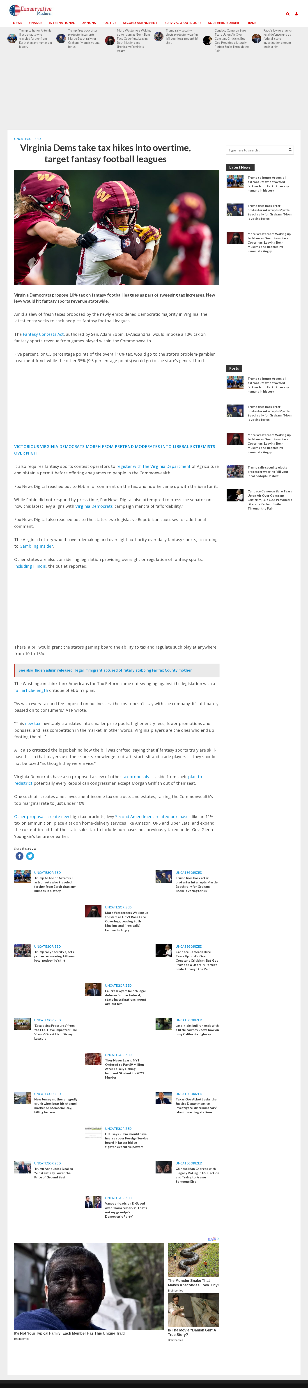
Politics (109, 23)
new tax (32, 723)
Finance (35, 23)
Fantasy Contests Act (43, 334)
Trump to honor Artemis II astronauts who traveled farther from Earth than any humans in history (35, 38)
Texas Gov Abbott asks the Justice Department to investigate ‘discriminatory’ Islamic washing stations (196, 1105)
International (62, 23)
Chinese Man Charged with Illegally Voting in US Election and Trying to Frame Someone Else (197, 1175)
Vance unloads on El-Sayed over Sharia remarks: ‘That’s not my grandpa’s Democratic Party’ (126, 1209)
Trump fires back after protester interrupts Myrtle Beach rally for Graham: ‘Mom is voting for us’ (83, 38)
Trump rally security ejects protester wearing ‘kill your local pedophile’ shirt (182, 36)
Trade (251, 23)
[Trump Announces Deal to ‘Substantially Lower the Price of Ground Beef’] (22, 1166)
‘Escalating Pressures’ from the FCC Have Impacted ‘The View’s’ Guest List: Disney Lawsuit (55, 1032)
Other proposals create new (41, 816)
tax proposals (135, 776)
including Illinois (30, 566)
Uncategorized (27, 139)
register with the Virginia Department (153, 466)
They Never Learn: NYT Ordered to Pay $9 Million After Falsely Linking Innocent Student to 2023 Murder (124, 1068)
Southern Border (223, 23)
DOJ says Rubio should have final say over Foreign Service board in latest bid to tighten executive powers (126, 1140)
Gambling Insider (36, 546)
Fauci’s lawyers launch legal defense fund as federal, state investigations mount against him (278, 38)
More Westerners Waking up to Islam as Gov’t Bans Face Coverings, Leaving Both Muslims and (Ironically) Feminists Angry (134, 41)
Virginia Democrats (94, 506)
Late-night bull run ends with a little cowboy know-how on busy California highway (197, 1030)
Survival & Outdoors (183, 23)
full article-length (31, 690)
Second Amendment (140, 23)
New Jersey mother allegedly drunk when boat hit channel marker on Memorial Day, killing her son (55, 1105)
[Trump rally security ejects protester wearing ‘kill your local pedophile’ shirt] (158, 36)
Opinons (88, 23)
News (17, 23)
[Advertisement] (154, 93)
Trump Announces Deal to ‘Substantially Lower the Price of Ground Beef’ (53, 1173)
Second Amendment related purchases (153, 816)
